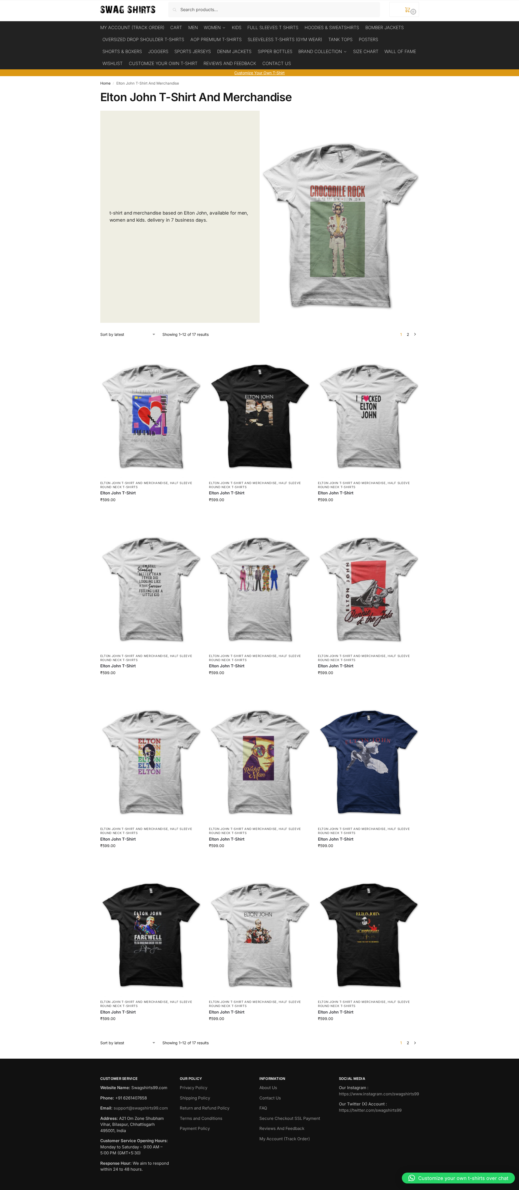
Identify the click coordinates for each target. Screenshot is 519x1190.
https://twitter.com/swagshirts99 (370, 1110)
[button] (404, 9)
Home (105, 83)
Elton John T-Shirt (118, 492)
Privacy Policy (193, 1087)
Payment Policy (195, 1128)
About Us (268, 1087)
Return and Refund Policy (204, 1108)
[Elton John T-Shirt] (150, 411)
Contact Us (270, 1098)
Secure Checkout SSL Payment (289, 1118)
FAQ (263, 1108)
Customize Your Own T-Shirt (259, 72)
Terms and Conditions (201, 1118)
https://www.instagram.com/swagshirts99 (379, 1093)
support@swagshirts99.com (141, 1108)
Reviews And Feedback (281, 1128)
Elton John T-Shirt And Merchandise (134, 483)
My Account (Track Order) (284, 1138)
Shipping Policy (195, 1098)
